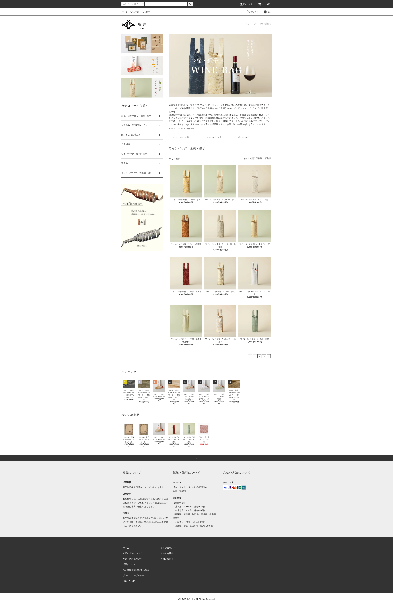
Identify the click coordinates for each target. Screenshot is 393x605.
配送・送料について (132, 559)
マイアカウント (167, 548)
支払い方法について (132, 553)
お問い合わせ (254, 12)
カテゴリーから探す (141, 12)
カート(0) (265, 4)
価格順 (259, 158)
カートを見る (166, 553)
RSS (125, 581)
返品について (129, 564)
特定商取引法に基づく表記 (136, 570)
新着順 (268, 158)
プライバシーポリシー (133, 575)
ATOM (132, 581)
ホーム (125, 12)
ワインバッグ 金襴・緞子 (186, 129)
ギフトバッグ (243, 137)
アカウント (248, 4)
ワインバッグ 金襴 (180, 137)
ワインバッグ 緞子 (213, 137)
